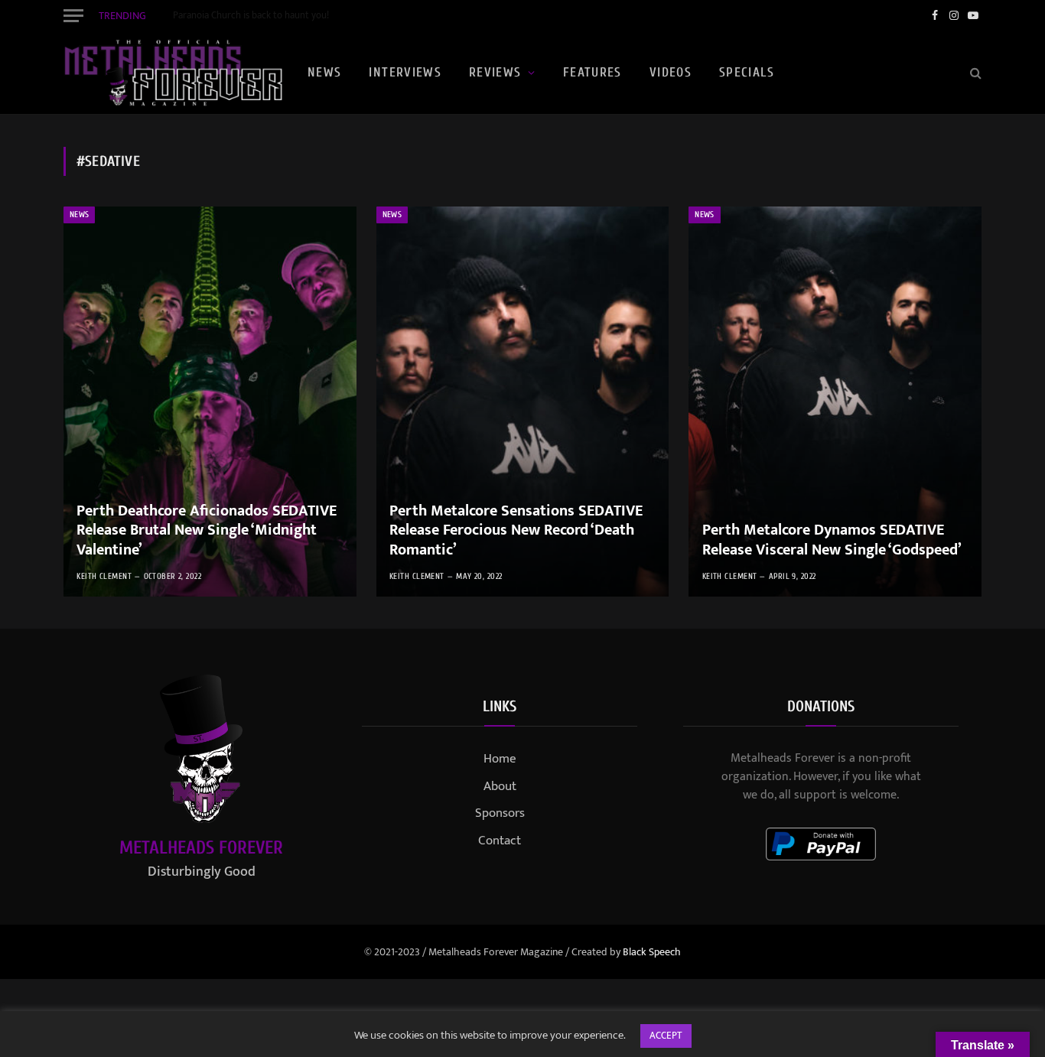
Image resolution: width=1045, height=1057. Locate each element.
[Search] (974, 73)
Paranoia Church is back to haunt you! (251, 15)
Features (592, 72)
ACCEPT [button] (665, 1035)
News (324, 72)
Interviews (405, 72)
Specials (746, 72)
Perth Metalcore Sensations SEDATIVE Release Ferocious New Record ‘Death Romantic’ (516, 531)
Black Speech (652, 952)
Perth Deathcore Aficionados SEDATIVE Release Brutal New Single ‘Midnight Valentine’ (207, 531)
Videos (670, 72)
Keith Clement (104, 576)
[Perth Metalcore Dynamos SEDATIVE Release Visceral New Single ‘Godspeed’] (835, 402)
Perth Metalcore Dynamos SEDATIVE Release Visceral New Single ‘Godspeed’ (832, 540)
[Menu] (73, 15)
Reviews (495, 72)
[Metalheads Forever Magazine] (172, 73)
